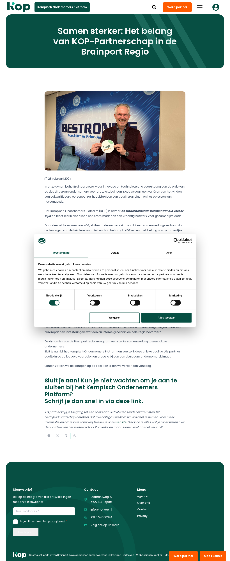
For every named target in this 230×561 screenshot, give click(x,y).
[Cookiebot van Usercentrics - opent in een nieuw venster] (176, 241)
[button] (154, 7)
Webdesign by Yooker (149, 555)
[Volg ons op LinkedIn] (87, 525)
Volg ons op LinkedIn (105, 525)
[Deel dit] (49, 436)
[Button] (216, 7)
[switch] (95, 303)
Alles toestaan (166, 317)
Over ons (143, 503)
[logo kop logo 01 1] (19, 555)
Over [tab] (169, 252)
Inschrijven (25, 532)
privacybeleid (56, 521)
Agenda (142, 496)
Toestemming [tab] (61, 252)
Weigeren (114, 317)
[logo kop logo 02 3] (19, 7)
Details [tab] (115, 252)
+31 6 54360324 (101, 517)
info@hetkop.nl (101, 510)
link (136, 401)
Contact (143, 509)
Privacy (142, 516)
